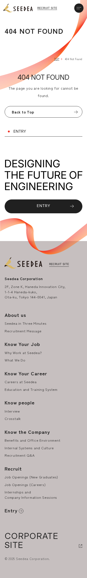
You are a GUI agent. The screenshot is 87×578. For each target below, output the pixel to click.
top (56, 59)
